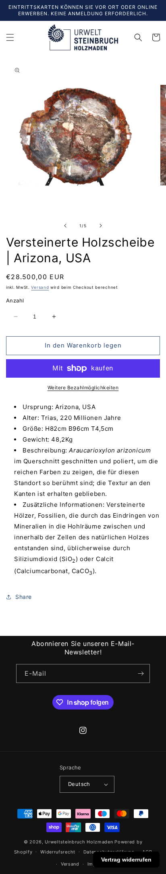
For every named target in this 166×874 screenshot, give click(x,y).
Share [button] (23, 596)
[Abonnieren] (140, 673)
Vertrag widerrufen (126, 859)
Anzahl (15, 300)
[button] (10, 37)
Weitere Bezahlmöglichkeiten (83, 388)
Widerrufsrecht (57, 852)
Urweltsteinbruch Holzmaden (79, 842)
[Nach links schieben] (65, 225)
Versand (40, 287)
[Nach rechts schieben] (101, 225)
